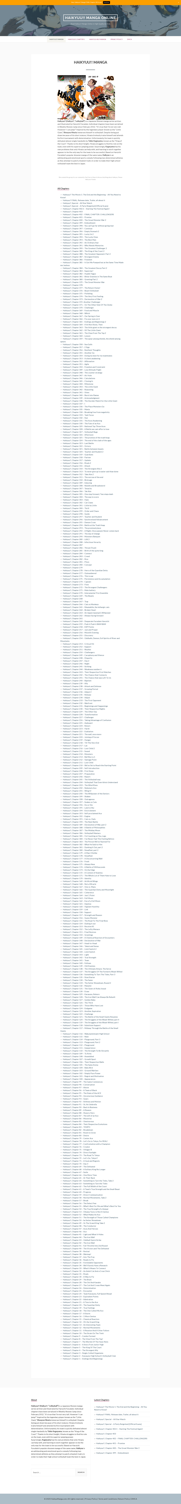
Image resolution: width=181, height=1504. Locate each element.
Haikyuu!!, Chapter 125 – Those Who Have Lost (83, 1005)
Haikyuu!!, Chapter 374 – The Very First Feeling (83, 296)
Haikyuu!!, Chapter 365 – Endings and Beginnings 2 (84, 322)
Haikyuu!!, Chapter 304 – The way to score (81, 497)
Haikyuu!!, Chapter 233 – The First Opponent (82, 700)
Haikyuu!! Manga (56, 39)
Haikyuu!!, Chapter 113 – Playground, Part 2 (81, 1042)
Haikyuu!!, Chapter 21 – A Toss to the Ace (80, 1302)
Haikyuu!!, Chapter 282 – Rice (75, 559)
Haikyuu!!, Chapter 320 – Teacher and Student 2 (83, 452)
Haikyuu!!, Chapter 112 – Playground (78, 1045)
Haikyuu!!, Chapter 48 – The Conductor (79, 1226)
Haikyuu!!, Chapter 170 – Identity (77, 878)
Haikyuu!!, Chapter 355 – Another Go (78, 353)
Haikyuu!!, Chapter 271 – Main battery (79, 590)
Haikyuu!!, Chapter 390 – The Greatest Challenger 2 (85, 248)
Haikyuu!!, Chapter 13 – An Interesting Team (81, 1325)
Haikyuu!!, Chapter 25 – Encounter (77, 1291)
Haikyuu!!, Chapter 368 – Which (76, 313)
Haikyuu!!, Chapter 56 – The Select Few (79, 1203)
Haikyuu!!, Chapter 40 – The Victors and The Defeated (86, 1248)
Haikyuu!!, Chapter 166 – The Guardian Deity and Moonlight (88, 890)
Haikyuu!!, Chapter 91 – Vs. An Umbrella (80, 1104)
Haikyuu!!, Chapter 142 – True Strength (79, 957)
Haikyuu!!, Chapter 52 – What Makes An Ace (81, 1214)
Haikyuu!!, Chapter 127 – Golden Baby (79, 1000)
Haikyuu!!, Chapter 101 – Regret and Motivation (83, 1076)
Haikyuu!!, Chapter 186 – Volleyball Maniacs (82, 833)
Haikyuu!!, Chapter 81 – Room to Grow (79, 1133)
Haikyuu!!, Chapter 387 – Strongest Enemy (81, 257)
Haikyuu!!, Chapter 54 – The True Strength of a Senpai (85, 1209)
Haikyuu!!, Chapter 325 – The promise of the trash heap (86, 437)
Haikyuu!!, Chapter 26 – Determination (79, 1288)
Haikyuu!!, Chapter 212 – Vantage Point (80, 760)
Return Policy (124, 1499)
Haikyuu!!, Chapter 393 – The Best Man (79, 240)
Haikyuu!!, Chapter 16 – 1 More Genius (79, 1316)
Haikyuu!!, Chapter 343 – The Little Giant (80, 387)
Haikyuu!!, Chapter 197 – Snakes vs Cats (80, 802)
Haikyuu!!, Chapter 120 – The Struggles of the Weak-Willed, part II (91, 1019)
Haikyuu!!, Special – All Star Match (77, 203)
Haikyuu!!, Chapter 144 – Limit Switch (79, 952)
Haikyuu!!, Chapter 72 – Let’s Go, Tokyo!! (80, 1158)
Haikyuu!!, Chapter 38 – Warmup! (77, 1254)
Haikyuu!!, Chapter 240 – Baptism (77, 680)
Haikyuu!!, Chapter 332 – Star (75, 418)
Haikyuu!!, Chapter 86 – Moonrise (77, 1118)
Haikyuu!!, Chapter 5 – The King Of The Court (82, 1347)
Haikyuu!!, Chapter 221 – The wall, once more (82, 734)
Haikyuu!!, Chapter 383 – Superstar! (78, 271)
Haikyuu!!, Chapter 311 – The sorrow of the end (83, 477)
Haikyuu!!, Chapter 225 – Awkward (77, 723)
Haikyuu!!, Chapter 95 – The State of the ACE (82, 1093)
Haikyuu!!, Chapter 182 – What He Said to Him (82, 844)
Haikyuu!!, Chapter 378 (73, 285)
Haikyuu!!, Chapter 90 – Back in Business (80, 1107)
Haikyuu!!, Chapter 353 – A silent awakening (81, 358)
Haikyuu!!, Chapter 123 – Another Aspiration (82, 1011)
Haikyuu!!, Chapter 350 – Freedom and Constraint (84, 367)
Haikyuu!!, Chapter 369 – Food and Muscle (81, 310)
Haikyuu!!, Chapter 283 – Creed (76, 556)
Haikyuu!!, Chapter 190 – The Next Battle (80, 822)
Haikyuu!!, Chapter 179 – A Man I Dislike (80, 853)
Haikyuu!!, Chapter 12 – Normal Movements (81, 1327)
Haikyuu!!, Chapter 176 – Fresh (76, 861)
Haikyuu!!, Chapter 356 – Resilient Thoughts (82, 350)
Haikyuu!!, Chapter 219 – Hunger (77, 740)
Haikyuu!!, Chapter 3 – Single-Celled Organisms (83, 1353)
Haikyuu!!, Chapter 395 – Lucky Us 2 (78, 234)
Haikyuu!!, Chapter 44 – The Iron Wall (79, 1237)
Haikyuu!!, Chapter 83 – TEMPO (76, 1127)
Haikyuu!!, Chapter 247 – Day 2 (76, 661)
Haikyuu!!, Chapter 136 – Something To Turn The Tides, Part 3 (89, 974)
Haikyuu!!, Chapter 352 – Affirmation (78, 361)
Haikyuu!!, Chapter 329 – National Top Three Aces (84, 426)
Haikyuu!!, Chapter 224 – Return (76, 726)
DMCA (129, 39)
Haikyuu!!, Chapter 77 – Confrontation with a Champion (86, 1144)
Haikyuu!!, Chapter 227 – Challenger (78, 717)
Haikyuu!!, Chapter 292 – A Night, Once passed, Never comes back (91, 531)
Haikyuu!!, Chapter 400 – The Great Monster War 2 (84, 220)
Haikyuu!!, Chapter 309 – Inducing (77, 483)
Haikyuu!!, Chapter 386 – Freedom (77, 259)
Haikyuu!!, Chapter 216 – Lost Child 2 (79, 748)
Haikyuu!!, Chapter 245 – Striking (77, 666)
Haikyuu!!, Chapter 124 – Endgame (77, 1008)
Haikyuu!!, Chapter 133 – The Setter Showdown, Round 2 (87, 983)
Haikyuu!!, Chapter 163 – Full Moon (78, 898)
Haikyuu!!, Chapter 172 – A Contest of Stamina (82, 873)
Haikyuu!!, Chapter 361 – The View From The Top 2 (84, 333)
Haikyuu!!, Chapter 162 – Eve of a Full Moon (81, 901)
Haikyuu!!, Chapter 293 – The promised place (82, 528)
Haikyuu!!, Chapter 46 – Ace (75, 1231)
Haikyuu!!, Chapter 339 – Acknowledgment (81, 398)
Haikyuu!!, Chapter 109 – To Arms (77, 1053)
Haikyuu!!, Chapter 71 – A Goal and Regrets (81, 1161)
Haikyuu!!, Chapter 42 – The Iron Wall (79, 1243)
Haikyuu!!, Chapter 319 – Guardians (78, 454)
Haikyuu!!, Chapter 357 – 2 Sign (76, 347)
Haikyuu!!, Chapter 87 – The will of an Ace (80, 1116)
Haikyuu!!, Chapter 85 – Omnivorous (78, 1121)
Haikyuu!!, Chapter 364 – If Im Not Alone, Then (83, 324)
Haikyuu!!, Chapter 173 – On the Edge (79, 870)
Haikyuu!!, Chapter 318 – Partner (77, 457)
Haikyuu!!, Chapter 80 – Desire (76, 1135)
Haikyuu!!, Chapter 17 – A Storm (76, 1313)
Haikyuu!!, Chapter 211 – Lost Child (78, 762)
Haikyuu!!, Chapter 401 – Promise (77, 217)
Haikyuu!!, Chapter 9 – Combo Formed (79, 1336)
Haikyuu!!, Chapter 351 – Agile (76, 364)
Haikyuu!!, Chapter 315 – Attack (76, 466)
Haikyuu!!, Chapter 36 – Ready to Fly (78, 1260)
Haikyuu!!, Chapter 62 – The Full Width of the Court (85, 1186)
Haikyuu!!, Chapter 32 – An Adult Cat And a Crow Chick (86, 1271)
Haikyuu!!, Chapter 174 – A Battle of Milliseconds (84, 867)
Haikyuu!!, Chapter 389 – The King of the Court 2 (83, 251)
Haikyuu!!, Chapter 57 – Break (75, 1200)
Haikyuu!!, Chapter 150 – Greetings (78, 935)
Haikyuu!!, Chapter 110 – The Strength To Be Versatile (86, 1051)
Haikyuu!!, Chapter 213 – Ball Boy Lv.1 (79, 757)
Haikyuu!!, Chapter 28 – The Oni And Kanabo (82, 1282)
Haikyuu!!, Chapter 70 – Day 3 (75, 1164)
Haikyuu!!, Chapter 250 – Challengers (79, 652)
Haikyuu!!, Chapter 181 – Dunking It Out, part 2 (83, 847)
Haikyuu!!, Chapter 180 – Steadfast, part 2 (80, 850)
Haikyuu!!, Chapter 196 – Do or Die (78, 805)
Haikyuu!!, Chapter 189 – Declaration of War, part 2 (84, 825)
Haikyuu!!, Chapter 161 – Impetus (77, 904)
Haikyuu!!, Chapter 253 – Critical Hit (78, 644)
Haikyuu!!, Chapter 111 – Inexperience (79, 1048)
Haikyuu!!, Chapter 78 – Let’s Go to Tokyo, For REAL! (85, 1141)
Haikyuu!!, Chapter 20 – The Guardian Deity (81, 1305)
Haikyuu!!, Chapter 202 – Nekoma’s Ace (79, 788)
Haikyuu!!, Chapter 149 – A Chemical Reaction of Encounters (88, 938)
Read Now (106, 2)
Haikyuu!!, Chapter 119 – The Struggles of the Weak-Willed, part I (91, 1022)
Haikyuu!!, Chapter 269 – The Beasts (78, 596)
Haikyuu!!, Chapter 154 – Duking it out (79, 923)
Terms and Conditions (107, 1499)
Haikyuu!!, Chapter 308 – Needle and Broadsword (84, 485)
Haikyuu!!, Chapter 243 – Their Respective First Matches (87, 672)
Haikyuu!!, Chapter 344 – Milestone (78, 384)
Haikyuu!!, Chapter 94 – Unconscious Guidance (83, 1096)
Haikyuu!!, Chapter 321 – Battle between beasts (83, 449)
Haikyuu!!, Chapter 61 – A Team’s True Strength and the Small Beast (91, 1189)
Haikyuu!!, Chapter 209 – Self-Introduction (81, 768)
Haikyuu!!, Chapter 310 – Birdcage (77, 480)
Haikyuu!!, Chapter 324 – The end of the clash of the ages (87, 440)
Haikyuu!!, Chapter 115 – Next (76, 1036)
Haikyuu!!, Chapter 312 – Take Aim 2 (78, 474)
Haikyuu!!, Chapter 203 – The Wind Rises (80, 785)
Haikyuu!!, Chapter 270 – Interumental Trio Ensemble (85, 593)
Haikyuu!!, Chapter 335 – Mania (76, 409)
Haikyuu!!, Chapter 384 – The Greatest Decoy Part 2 (85, 268)
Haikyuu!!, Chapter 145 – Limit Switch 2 (80, 949)
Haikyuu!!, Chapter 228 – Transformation (80, 714)
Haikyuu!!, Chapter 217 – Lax (75, 745)
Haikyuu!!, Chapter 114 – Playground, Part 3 (81, 1039)
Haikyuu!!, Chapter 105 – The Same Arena (80, 1065)
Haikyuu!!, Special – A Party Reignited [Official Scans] (85, 206)
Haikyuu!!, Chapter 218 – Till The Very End (81, 743)
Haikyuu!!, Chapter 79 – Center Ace (78, 1138)
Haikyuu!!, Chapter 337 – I (74, 404)
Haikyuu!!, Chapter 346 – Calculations (79, 378)
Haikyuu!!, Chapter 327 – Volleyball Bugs (80, 432)
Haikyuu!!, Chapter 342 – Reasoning (78, 389)
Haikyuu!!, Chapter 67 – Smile (75, 1172)
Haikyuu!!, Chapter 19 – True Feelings (79, 1308)
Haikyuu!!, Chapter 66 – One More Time (80, 1175)
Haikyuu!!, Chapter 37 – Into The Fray (79, 1257)
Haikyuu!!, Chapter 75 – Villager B (77, 1149)
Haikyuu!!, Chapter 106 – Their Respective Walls (83, 1062)
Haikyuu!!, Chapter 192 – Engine (76, 816)
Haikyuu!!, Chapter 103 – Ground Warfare (80, 1070)
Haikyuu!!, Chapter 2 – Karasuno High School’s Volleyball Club (89, 1356)
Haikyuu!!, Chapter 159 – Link (75, 909)
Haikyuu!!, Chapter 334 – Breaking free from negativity (86, 412)
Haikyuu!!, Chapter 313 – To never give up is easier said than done (90, 471)
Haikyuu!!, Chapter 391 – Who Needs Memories (83, 245)
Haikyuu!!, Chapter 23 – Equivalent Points (80, 1296)
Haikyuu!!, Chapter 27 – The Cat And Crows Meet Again (86, 1285)
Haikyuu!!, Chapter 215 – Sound (76, 751)
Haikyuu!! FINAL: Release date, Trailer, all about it (84, 200)
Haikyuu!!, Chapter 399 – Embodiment (79, 223)
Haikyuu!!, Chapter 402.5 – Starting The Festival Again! (86, 209)
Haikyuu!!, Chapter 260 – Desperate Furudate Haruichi (86, 621)
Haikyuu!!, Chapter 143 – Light (76, 955)
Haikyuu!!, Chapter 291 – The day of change (81, 534)
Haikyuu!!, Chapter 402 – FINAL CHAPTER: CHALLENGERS (88, 214)
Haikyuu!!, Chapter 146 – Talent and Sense (81, 946)
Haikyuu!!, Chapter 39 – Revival (76, 1251)
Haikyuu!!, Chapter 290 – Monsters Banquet (81, 536)
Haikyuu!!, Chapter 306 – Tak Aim (77, 491)
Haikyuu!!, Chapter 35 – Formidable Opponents (83, 1262)
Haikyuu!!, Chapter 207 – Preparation (79, 774)
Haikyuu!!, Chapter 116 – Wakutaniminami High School (86, 1034)
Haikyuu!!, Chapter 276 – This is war (78, 576)
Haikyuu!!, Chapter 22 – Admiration (78, 1299)
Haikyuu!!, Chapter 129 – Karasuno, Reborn (81, 994)
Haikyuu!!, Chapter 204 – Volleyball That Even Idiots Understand (90, 782)
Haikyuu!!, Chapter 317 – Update (77, 460)
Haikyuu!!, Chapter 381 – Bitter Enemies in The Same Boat (87, 276)
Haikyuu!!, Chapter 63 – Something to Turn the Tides (85, 1183)
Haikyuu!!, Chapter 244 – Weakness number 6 (82, 669)
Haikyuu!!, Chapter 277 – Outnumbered (79, 573)
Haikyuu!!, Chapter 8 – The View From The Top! (83, 1339)
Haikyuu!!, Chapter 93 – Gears (75, 1099)
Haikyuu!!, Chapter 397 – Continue (77, 228)
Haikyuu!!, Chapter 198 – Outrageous (79, 799)
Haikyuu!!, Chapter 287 (73, 545)
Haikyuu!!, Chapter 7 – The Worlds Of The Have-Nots (85, 1342)
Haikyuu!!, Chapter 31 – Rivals (75, 1274)
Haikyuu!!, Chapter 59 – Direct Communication (83, 1195)
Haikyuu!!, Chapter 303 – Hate (76, 500)
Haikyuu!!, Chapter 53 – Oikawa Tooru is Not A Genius (86, 1212)
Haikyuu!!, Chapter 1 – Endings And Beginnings (83, 1359)
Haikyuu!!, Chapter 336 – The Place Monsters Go (83, 406)
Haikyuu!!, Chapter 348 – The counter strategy (82, 372)
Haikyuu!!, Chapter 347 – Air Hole (77, 375)
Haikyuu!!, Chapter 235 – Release (77, 695)
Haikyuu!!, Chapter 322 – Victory (77, 446)
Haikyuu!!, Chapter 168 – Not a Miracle (79, 884)
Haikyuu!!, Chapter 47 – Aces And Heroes (80, 1229)
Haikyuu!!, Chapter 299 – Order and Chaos (81, 511)
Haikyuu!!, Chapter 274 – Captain (77, 582)
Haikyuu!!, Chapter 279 (73, 567)
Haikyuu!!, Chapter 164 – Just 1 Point (79, 895)
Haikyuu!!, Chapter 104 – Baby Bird (78, 1068)
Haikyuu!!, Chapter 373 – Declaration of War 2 (82, 299)
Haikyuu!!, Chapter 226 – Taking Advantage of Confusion (87, 720)
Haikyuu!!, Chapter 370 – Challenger (78, 307)
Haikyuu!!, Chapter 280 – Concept (77, 565)
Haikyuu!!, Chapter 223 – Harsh (76, 728)
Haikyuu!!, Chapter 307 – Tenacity (77, 488)
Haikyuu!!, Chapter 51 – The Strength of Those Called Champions (90, 1217)
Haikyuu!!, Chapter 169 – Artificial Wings (80, 881)
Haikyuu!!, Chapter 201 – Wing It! (77, 791)
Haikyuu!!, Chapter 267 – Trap (75, 601)
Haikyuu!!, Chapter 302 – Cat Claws (78, 502)
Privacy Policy (117, 39)
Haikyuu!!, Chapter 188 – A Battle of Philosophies (84, 827)
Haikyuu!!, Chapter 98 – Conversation (79, 1084)
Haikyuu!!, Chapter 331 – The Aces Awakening (82, 420)
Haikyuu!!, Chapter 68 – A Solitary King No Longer (84, 1169)
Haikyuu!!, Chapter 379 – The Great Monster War (84, 282)
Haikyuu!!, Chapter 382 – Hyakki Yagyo (79, 274)
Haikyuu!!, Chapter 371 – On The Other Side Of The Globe (87, 305)
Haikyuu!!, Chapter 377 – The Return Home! (81, 288)
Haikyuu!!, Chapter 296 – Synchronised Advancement (85, 519)
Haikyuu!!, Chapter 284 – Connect (77, 553)
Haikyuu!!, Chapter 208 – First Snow (78, 771)
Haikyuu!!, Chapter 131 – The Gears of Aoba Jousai (84, 988)
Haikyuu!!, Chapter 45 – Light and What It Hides (83, 1234)
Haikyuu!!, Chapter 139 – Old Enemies (79, 966)
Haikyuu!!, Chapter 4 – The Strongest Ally (80, 1350)
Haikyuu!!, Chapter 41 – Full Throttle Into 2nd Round (85, 1246)
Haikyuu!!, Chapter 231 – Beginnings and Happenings (85, 706)
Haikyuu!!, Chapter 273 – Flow (76, 584)
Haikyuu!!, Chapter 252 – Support (77, 647)
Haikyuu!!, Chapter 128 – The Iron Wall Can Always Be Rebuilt (89, 997)
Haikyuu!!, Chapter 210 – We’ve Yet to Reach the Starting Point (89, 765)
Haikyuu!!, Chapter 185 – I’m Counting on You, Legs (84, 836)
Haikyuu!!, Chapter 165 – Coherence (78, 892)
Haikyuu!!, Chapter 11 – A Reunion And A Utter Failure (86, 1330)
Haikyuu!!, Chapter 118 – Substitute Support (82, 1025)
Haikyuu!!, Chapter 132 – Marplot (77, 986)
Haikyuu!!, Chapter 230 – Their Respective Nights (84, 709)
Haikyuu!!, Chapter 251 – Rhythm (77, 649)
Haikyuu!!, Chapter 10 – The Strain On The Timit (83, 1333)
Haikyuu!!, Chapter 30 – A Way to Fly (78, 1277)
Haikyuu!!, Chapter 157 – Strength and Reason (82, 915)
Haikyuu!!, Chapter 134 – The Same (78, 980)
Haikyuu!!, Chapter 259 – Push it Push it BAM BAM (84, 624)
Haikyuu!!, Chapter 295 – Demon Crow (79, 522)
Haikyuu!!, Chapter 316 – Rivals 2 (77, 463)
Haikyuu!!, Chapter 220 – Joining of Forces (81, 737)
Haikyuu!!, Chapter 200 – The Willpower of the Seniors (86, 793)
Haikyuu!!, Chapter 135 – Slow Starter (79, 977)
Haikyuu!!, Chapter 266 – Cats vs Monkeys (81, 604)
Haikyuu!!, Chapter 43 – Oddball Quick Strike (82, 1240)
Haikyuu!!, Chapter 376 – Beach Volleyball (81, 291)
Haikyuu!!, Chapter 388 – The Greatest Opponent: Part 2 (87, 254)
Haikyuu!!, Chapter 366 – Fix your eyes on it (81, 319)
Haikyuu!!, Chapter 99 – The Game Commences (83, 1082)
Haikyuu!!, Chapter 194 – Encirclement (79, 810)
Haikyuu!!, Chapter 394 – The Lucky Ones (80, 237)
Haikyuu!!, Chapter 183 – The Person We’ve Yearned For (86, 841)
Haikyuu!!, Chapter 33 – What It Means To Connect (84, 1268)
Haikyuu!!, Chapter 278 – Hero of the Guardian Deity (85, 570)
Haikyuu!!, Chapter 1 (76, 39)
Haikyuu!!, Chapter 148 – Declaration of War (82, 940)
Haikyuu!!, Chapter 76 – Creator (76, 1147)
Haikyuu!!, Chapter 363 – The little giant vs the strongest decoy (90, 327)
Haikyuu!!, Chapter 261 (73, 618)
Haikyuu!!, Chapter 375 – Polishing (77, 293)
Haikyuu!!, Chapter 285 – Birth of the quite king (83, 550)
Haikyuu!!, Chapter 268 (73, 598)
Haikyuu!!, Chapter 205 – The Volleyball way (81, 779)
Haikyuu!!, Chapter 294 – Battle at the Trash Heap (84, 525)
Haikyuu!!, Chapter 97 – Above (76, 1087)
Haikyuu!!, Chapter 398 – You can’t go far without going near (88, 226)
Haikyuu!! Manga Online (90, 18)
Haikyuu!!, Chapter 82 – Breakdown (78, 1130)
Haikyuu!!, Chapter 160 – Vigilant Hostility (81, 906)
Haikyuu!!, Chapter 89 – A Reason (77, 1110)
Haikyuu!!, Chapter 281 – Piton (76, 562)
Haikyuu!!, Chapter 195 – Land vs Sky (78, 808)
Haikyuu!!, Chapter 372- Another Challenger (81, 302)
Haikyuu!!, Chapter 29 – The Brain (77, 1279)
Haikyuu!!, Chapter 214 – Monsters (78, 754)
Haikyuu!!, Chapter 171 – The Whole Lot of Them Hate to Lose (89, 875)
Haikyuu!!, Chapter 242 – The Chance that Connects (85, 675)
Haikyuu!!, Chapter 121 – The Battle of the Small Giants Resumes (90, 1017)
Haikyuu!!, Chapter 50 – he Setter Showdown (82, 1220)
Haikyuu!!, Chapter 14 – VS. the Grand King (81, 1322)
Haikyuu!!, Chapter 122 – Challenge (78, 1014)
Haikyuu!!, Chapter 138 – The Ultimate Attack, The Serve (87, 969)
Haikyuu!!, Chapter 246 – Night (76, 663)
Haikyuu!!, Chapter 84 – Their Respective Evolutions (85, 1124)
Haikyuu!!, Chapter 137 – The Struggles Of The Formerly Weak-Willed (92, 971)
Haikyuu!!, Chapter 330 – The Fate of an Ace (81, 423)
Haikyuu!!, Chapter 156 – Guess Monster (80, 918)
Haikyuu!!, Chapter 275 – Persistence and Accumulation (86, 579)
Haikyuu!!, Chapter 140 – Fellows (77, 963)
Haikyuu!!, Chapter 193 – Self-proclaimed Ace (82, 813)
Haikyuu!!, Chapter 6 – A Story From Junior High (83, 1344)
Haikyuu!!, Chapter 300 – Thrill (76, 508)
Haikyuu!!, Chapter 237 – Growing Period (80, 689)
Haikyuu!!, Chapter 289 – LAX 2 (76, 539)
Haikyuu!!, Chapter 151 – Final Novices (79, 932)
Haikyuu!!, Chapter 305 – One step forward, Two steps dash (88, 494)
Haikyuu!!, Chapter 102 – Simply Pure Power (81, 1073)
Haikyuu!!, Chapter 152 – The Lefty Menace (81, 929)
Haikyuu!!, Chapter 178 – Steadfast (78, 856)
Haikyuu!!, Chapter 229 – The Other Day (80, 712)
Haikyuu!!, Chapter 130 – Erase (76, 991)
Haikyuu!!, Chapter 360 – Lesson (76, 336)
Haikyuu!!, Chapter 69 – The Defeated (79, 1166)
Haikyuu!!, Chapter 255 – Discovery (78, 635)
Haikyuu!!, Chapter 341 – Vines (76, 392)
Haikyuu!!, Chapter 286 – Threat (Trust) (79, 548)
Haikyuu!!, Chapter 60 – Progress (77, 1192)
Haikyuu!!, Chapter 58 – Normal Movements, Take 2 (84, 1197)
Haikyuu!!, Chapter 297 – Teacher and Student (82, 517)
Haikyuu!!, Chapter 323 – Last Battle (78, 443)
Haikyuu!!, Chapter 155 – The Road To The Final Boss (85, 921)
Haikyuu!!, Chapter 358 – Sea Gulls (77, 344)
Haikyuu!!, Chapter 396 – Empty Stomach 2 (81, 231)
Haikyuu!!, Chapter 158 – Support (77, 912)
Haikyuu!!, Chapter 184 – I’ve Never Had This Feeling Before (88, 839)
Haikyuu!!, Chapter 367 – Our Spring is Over (81, 316)
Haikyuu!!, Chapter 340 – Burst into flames (81, 395)
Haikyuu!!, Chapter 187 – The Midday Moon (81, 830)
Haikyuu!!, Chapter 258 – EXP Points (78, 627)
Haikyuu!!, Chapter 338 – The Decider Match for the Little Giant (90, 401)
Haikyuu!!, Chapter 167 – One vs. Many (79, 887)
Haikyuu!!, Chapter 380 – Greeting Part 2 (80, 279)
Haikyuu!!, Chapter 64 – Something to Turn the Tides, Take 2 (88, 1181)
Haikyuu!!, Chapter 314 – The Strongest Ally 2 (82, 469)
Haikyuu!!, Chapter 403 (73, 211)
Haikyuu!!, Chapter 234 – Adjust (76, 697)
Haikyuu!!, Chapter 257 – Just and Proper (80, 630)
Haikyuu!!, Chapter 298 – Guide (76, 514)
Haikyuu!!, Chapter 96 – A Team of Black (80, 1090)
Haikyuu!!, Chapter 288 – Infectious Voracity (82, 542)
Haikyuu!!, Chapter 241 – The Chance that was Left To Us (87, 678)
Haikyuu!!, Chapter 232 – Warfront (77, 703)
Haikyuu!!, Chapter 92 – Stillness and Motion (82, 1101)
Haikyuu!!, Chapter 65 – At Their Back (79, 1178)
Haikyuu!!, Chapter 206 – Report (76, 776)
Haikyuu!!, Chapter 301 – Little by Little (80, 505)
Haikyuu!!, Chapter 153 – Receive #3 (78, 926)
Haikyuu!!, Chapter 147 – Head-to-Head (80, 943)
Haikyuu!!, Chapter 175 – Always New (79, 864)
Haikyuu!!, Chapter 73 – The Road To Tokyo (81, 1155)
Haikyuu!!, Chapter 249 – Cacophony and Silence (83, 655)
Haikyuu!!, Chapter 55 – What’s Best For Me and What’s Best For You (92, 1206)
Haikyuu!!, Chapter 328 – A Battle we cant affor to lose (86, 429)
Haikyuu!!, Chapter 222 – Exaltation (78, 731)
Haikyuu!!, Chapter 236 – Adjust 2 (77, 692)
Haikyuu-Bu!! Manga (97, 39)
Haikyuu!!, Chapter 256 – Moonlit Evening (81, 632)
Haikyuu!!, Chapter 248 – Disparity (77, 658)
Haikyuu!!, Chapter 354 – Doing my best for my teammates (87, 356)
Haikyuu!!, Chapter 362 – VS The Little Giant (82, 330)
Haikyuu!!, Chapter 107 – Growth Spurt (79, 1059)
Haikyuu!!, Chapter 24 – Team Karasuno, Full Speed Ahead (87, 1294)
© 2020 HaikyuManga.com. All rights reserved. (64, 1499)
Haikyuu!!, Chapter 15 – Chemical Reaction (81, 1319)
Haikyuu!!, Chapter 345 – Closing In (78, 381)
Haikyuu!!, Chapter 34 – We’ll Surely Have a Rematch (85, 1265)
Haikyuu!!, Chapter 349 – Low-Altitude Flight (82, 370)
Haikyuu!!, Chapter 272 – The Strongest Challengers (85, 587)
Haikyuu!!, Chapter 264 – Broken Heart (79, 610)
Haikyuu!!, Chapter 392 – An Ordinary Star (81, 242)
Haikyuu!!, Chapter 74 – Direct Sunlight (79, 1152)
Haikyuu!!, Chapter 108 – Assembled (78, 1056)
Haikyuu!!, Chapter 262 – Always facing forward (83, 615)
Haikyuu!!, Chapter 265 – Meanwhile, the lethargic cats (86, 607)
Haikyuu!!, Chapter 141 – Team (76, 960)
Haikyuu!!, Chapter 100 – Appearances (79, 1079)
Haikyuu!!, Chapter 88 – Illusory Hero (79, 1113)
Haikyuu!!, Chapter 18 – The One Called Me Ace (83, 1311)
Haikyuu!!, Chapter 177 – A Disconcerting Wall (82, 858)
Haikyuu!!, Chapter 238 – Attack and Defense (82, 686)
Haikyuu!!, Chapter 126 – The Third (78, 1003)
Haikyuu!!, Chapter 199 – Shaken (76, 796)
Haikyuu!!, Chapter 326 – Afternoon (78, 435)
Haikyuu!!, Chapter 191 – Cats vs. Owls (79, 819)
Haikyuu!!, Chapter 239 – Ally (75, 683)
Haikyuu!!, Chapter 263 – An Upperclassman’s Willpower (87, 613)
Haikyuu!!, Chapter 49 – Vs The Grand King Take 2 (84, 1223)
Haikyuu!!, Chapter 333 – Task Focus (78, 415)
